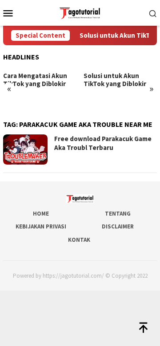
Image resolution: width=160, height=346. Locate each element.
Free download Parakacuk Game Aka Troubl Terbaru (103, 143)
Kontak (79, 240)
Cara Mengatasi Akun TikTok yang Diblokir (35, 80)
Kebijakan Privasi (41, 226)
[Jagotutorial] (80, 12)
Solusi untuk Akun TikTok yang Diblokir (115, 80)
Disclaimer (118, 226)
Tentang (118, 213)
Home (41, 213)
